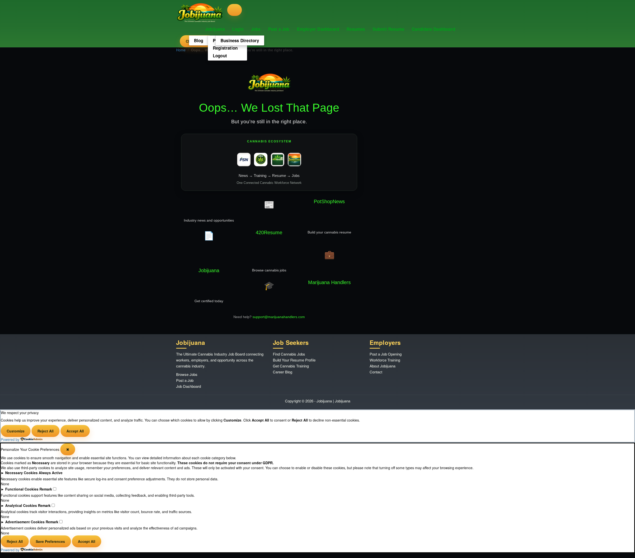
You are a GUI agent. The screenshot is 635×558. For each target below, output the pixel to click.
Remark (45, 489)
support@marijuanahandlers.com (279, 317)
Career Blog (282, 371)
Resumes (356, 29)
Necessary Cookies (21, 472)
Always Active (51, 472)
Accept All (75, 430)
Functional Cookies (21, 489)
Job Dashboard (188, 386)
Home (181, 49)
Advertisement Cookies (25, 521)
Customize (16, 430)
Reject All (45, 430)
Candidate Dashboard (433, 29)
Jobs (256, 29)
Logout (220, 56)
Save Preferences (50, 541)
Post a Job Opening (386, 354)
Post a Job (278, 29)
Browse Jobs (186, 374)
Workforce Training (385, 359)
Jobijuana (215, 29)
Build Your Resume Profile (294, 359)
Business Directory (240, 40)
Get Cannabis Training (291, 365)
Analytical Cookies (21, 505)
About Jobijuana (382, 365)
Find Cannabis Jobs (289, 354)
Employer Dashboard (318, 29)
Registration (225, 48)
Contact (376, 371)
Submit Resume (389, 29)
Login (238, 29)
